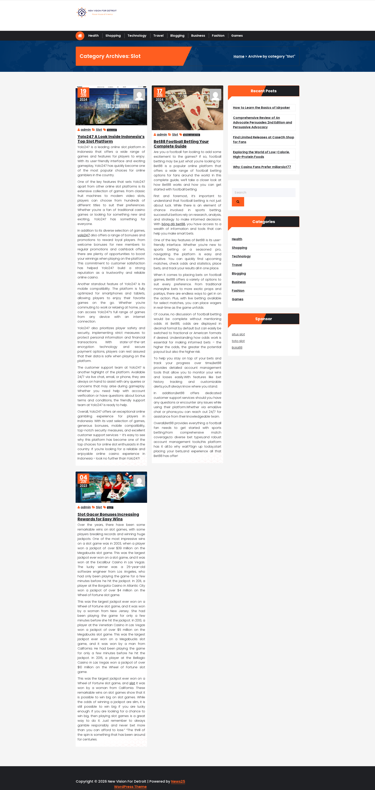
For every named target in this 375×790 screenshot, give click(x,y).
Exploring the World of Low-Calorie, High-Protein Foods (261, 154)
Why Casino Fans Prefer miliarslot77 (262, 167)
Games (237, 35)
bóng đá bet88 (191, 135)
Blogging (177, 35)
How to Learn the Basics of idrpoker (261, 107)
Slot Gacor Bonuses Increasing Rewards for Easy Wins (108, 516)
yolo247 (112, 130)
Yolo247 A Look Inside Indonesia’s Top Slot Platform (111, 139)
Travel (158, 35)
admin (86, 130)
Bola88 (237, 347)
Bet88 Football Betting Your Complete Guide (181, 143)
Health (93, 35)
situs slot (238, 334)
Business (198, 35)
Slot (99, 130)
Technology (137, 35)
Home (239, 56)
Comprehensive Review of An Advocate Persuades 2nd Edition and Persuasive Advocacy (262, 122)
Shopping (113, 35)
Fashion (218, 35)
